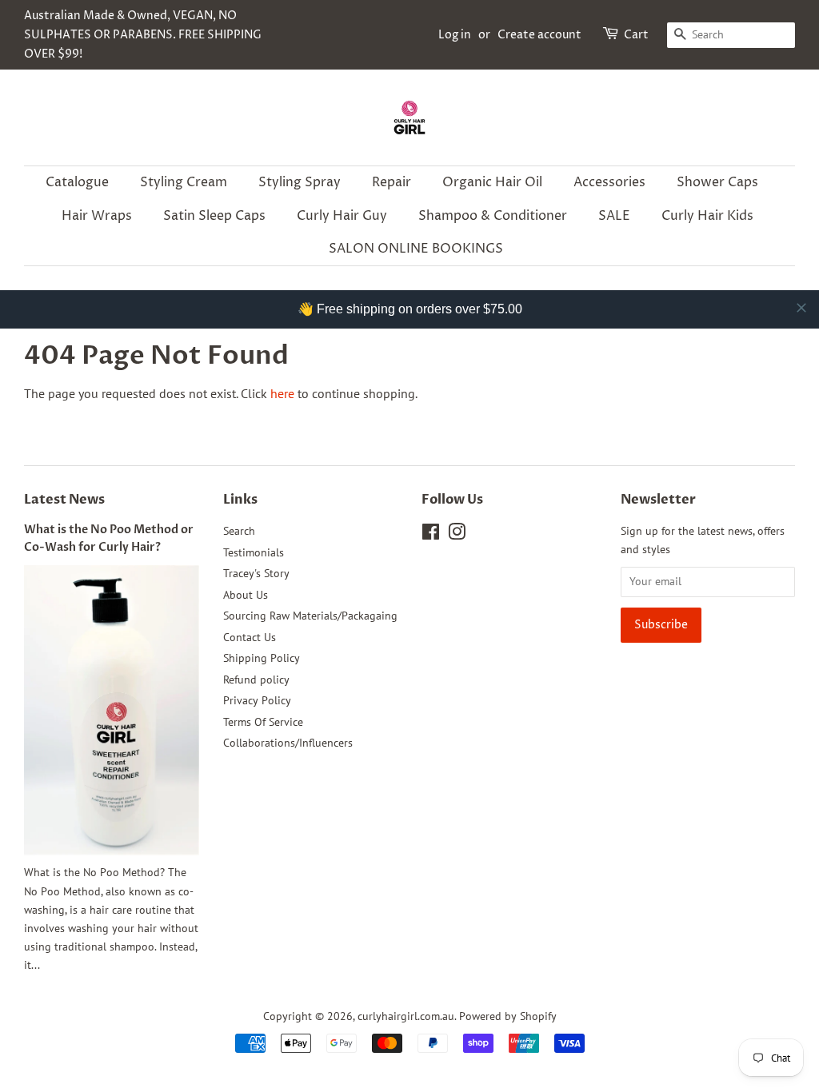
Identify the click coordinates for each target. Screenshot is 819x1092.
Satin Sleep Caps (214, 216)
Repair (391, 182)
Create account (539, 34)
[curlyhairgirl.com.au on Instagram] (456, 535)
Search (239, 531)
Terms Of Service (263, 722)
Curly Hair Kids (707, 216)
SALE (614, 216)
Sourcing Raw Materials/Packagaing (310, 615)
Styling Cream (183, 182)
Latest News (64, 499)
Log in (454, 34)
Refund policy (256, 679)
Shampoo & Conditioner (492, 216)
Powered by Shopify (508, 1016)
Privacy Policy (257, 700)
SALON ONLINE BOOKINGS (416, 248)
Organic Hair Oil (492, 182)
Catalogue (77, 182)
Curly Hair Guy (342, 216)
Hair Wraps (97, 216)
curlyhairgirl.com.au (406, 1016)
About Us (245, 595)
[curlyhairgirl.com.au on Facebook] (430, 535)
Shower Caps (717, 182)
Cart (636, 34)
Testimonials (253, 552)
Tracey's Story (256, 573)
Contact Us (249, 637)
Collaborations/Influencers (288, 742)
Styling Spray (299, 182)
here (282, 393)
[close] (801, 307)
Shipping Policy (261, 658)
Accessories (609, 182)
